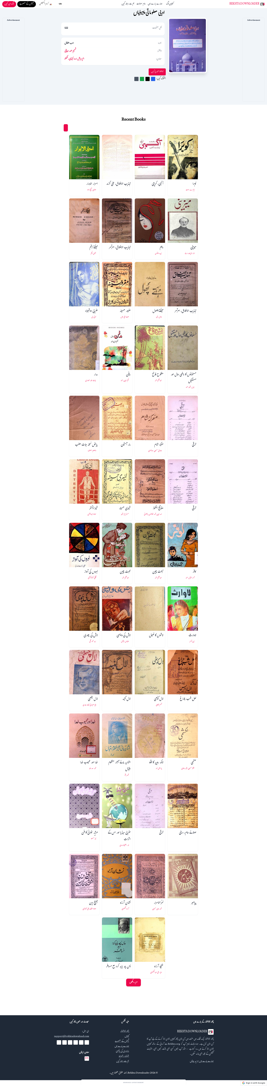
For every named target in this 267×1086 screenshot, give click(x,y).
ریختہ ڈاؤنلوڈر (124, 1031)
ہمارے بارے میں (155, 4)
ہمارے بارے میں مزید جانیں (202, 1061)
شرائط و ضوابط (124, 1056)
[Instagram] (70, 1042)
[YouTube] (76, 1042)
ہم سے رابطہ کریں (128, 4)
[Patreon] (59, 1042)
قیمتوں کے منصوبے (122, 1041)
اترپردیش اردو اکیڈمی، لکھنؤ (74, 59)
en (86, 1058)
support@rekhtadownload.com (71, 1036)
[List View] (60, 127)
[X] (81, 1042)
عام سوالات (141, 4)
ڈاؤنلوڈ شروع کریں (157, 72)
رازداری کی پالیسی (122, 1051)
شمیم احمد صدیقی (70, 51)
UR (60, 4)
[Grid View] (66, 127)
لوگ (167, 4)
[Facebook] (87, 1042)
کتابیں (171, 4)
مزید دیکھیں (133, 982)
